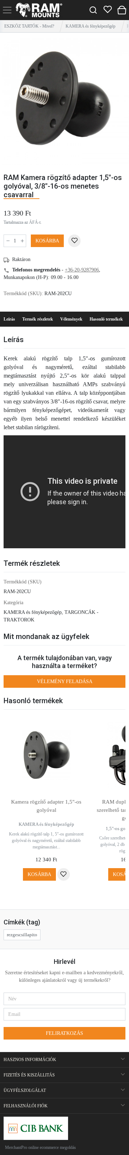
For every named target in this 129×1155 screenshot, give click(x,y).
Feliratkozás (64, 1033)
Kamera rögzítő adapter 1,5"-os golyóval (46, 806)
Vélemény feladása (64, 681)
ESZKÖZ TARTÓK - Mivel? (29, 26)
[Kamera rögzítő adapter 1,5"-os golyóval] (46, 755)
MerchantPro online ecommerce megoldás (40, 1147)
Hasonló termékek (106, 319)
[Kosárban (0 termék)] (122, 10)
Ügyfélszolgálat (25, 1090)
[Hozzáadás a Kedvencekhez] (74, 241)
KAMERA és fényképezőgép (90, 26)
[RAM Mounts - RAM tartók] (38, 10)
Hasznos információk (30, 1059)
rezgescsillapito (22, 934)
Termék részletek (37, 319)
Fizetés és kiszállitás (29, 1075)
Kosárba (47, 240)
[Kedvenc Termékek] (107, 10)
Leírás (9, 319)
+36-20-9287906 (82, 270)
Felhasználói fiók (26, 1105)
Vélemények (71, 319)
